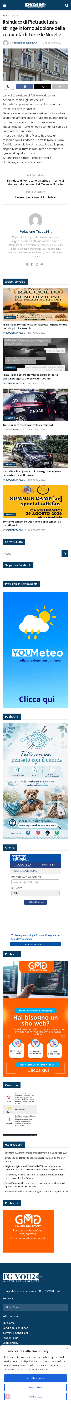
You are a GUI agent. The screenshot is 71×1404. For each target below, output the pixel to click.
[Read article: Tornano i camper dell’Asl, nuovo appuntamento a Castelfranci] (35, 501)
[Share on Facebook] (24, 86)
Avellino (15, 15)
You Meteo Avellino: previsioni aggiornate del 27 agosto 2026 (36, 1191)
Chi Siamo (9, 1323)
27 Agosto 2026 (37, 333)
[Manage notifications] (7, 1396)
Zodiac (33, 1135)
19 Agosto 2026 (37, 480)
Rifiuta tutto (35, 1396)
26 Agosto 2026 (37, 429)
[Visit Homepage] (35, 5)
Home (6, 15)
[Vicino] (67, 1348)
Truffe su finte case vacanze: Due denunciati (28, 425)
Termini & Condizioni (15, 1332)
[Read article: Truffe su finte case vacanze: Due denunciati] (35, 405)
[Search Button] (66, 5)
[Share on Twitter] (42, 86)
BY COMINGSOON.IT (35, 944)
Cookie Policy (10, 1342)
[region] (35, 1374)
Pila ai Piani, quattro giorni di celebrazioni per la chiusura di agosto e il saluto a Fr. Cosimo (35, 1184)
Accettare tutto (35, 1378)
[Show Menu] (4, 5)
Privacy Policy (11, 1337)
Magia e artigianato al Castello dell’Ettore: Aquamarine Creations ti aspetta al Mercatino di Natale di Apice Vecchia (35, 1168)
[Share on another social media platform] (60, 86)
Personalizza (35, 1387)
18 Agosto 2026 (37, 530)
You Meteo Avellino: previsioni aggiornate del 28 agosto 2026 (36, 1152)
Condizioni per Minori (15, 1327)
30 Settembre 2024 (53, 42)
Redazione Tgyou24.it (25, 42)
